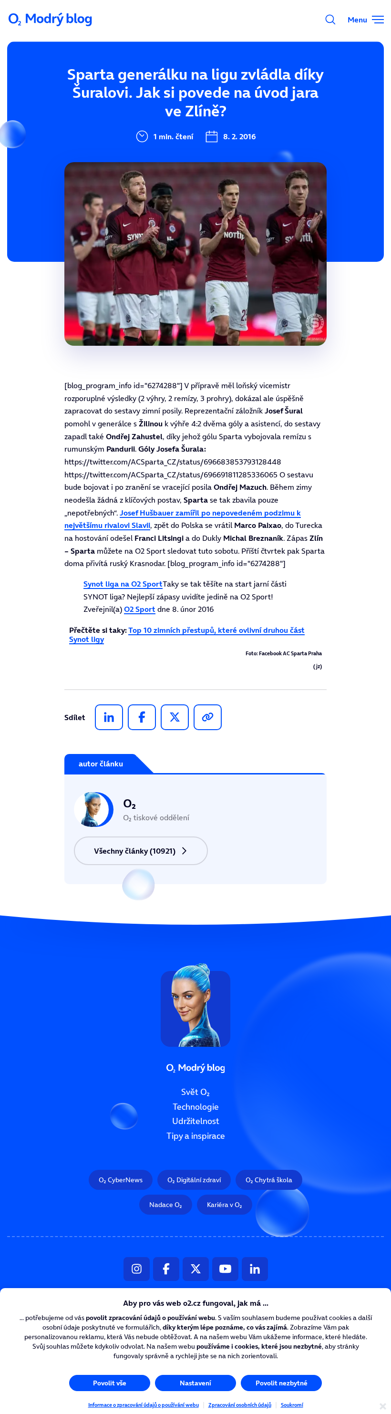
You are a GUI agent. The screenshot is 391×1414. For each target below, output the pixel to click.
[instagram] (137, 1269)
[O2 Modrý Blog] (51, 19)
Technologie (196, 1107)
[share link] (208, 717)
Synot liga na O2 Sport (123, 583)
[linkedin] (109, 717)
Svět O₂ (195, 1092)
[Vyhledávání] (330, 19)
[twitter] (175, 717)
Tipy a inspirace (195, 1136)
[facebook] (142, 717)
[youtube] (225, 1269)
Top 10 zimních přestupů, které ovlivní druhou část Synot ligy (187, 634)
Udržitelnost (195, 1121)
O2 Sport (139, 609)
